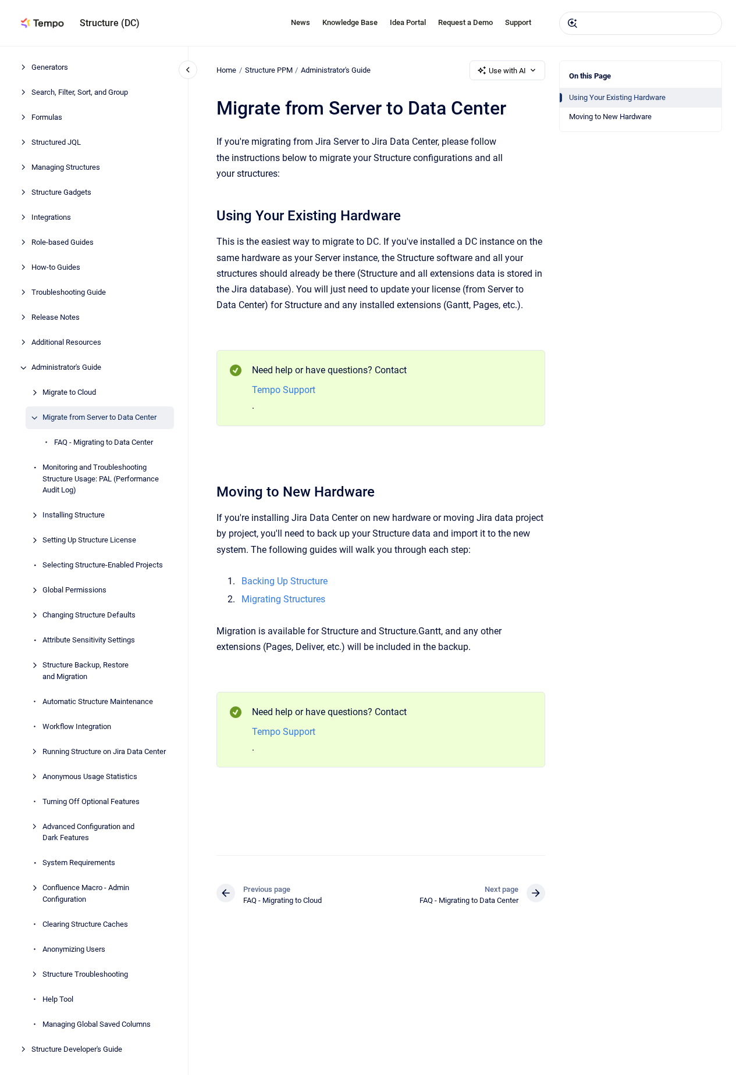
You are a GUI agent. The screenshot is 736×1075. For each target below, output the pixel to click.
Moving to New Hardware (610, 116)
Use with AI (507, 70)
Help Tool (57, 999)
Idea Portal (408, 22)
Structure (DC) (110, 22)
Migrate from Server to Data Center (99, 417)
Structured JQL (56, 142)
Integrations (51, 217)
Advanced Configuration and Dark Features (88, 832)
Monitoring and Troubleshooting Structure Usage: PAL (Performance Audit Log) (100, 479)
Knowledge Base (350, 22)
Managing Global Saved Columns (96, 1024)
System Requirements (78, 863)
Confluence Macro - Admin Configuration (85, 894)
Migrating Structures (283, 599)
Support (518, 22)
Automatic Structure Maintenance (97, 701)
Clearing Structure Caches (85, 924)
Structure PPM (269, 70)
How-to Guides (55, 267)
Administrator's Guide (66, 367)
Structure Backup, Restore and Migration (85, 671)
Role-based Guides (62, 242)
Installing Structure (73, 515)
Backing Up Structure (284, 581)
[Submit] (572, 23)
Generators (49, 67)
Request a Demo (465, 22)
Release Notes (55, 317)
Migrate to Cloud (69, 392)
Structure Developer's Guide (76, 1049)
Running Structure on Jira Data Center (104, 751)
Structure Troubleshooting (85, 974)
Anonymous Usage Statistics (89, 776)
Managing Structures (65, 167)
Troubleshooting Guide (68, 292)
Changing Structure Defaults (89, 615)
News (300, 22)
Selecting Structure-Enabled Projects (102, 565)
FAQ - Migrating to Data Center (103, 442)
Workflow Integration (76, 726)
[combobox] (640, 23)
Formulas (46, 117)
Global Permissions (74, 590)
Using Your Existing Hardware (617, 97)
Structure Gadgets (61, 192)
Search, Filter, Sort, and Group (79, 92)
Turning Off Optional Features (91, 801)
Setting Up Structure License (89, 540)
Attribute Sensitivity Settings (88, 640)
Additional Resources (66, 342)
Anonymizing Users (73, 949)
